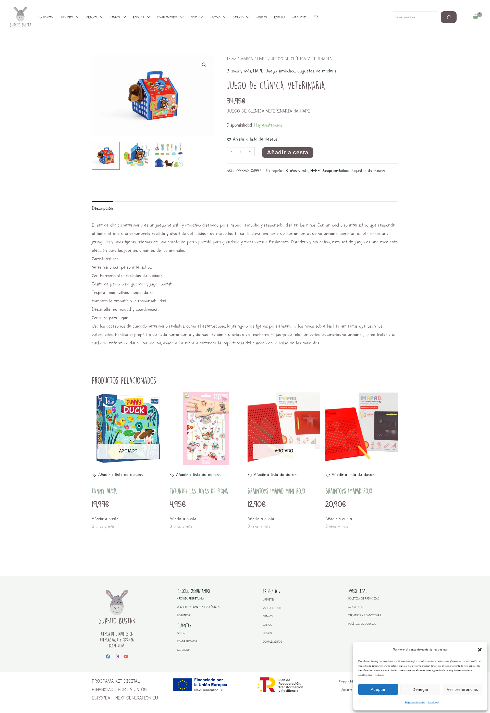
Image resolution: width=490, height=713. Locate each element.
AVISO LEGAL (356, 607)
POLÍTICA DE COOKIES (362, 624)
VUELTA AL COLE (272, 608)
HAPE (262, 58)
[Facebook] (108, 656)
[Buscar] (449, 17)
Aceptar (378, 689)
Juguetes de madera (316, 71)
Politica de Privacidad (415, 702)
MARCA (246, 58)
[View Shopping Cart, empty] (475, 17)
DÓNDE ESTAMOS (187, 641)
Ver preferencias (462, 689)
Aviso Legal (433, 702)
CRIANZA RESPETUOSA (190, 599)
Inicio (231, 58)
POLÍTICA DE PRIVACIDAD (363, 599)
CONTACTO (183, 633)
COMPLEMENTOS (272, 642)
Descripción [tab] (102, 208)
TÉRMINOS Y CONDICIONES (364, 615)
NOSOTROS (183, 615)
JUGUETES (269, 600)
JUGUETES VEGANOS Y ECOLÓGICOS (198, 607)
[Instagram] (117, 656)
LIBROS (267, 625)
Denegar (420, 689)
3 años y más (239, 71)
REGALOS (268, 633)
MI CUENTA (183, 650)
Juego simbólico (280, 71)
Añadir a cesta (287, 152)
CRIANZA (268, 616)
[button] (479, 649)
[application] (76, 17)
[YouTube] (126, 656)
